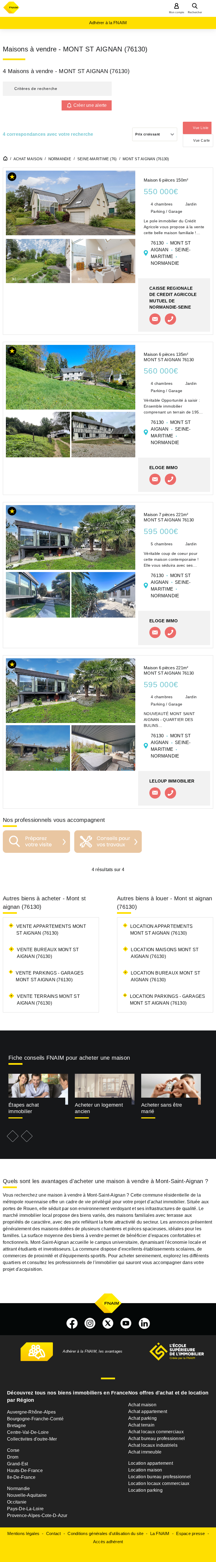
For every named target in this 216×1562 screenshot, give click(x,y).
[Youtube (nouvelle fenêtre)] (126, 1323)
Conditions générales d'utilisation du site (105, 1533)
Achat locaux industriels (152, 1445)
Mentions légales (23, 1533)
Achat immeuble (145, 1452)
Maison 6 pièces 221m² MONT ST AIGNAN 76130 (169, 670)
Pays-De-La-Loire (25, 1508)
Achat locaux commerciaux (156, 1431)
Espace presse (190, 1533)
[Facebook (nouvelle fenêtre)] (72, 1323)
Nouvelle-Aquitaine (27, 1495)
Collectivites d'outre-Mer (32, 1439)
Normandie (18, 1488)
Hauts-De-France (25, 1470)
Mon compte (176, 12)
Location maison (145, 1470)
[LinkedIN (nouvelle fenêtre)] (144, 1323)
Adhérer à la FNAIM (108, 22)
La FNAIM (160, 1533)
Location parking (145, 1490)
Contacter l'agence (155, 319)
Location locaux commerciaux (159, 1483)
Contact (53, 1533)
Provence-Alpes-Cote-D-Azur (37, 1515)
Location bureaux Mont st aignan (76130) (165, 976)
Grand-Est (17, 1463)
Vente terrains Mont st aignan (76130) (48, 999)
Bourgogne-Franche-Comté (35, 1418)
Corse (13, 1450)
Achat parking (142, 1418)
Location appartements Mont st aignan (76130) (161, 929)
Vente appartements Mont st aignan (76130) (51, 929)
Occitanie (16, 1502)
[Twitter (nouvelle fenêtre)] (108, 1323)
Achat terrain (141, 1425)
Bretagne (16, 1425)
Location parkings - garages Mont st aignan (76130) (167, 999)
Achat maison (142, 1404)
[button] (57, 89)
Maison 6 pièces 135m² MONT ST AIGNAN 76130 (169, 357)
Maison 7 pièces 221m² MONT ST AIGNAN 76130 (169, 517)
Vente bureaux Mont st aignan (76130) (48, 953)
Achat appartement (147, 1411)
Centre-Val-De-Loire (28, 1432)
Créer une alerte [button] (90, 105)
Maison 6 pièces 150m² (166, 180)
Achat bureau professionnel (156, 1438)
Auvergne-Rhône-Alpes (31, 1412)
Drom (12, 1457)
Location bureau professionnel (159, 1476)
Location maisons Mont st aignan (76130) (165, 953)
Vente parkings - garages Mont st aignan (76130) (50, 976)
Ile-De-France (21, 1477)
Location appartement (150, 1463)
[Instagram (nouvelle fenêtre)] (90, 1323)
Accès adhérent (108, 1541)
